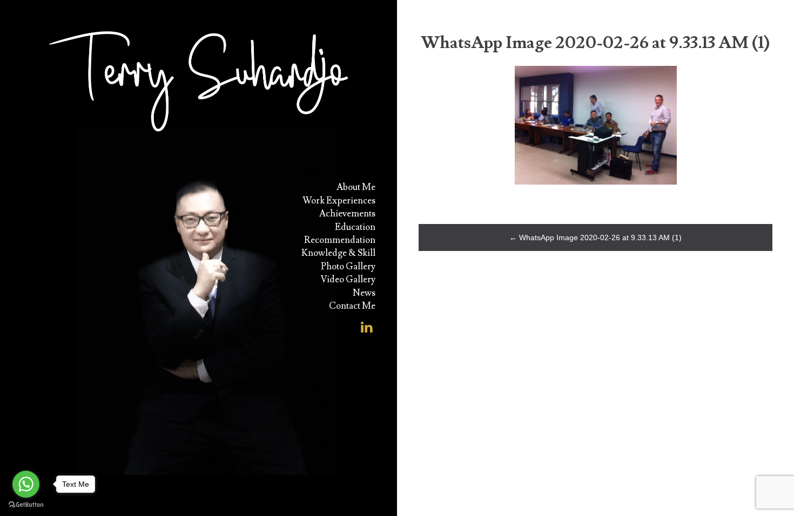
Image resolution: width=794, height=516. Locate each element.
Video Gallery (348, 280)
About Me (356, 187)
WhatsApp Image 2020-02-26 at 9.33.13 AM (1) (595, 237)
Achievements (347, 214)
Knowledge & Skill (338, 253)
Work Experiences (338, 201)
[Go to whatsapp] (25, 484)
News (364, 293)
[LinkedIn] (366, 323)
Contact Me (352, 306)
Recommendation (339, 240)
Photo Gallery (348, 267)
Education (355, 227)
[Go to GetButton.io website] (26, 504)
